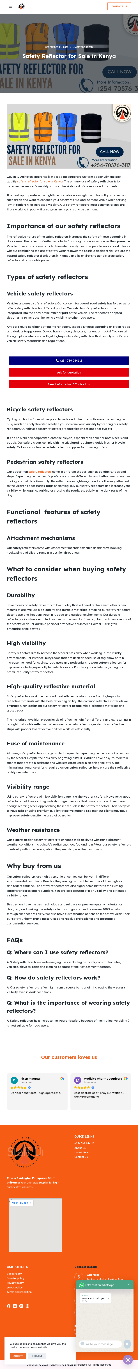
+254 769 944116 (84, 1143)
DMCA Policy (14, 1287)
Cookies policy (15, 1278)
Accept (18, 1355)
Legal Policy (14, 1274)
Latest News (82, 1152)
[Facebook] (8, 1306)
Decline (37, 1355)
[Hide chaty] (128, 1360)
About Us (80, 1148)
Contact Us (119, 6)
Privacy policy (15, 1283)
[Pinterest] (27, 1306)
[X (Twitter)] (15, 1306)
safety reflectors (40, 471)
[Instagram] (21, 1306)
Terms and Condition (19, 1292)
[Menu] (10, 6)
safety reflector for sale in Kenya (40, 181)
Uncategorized (83, 47)
